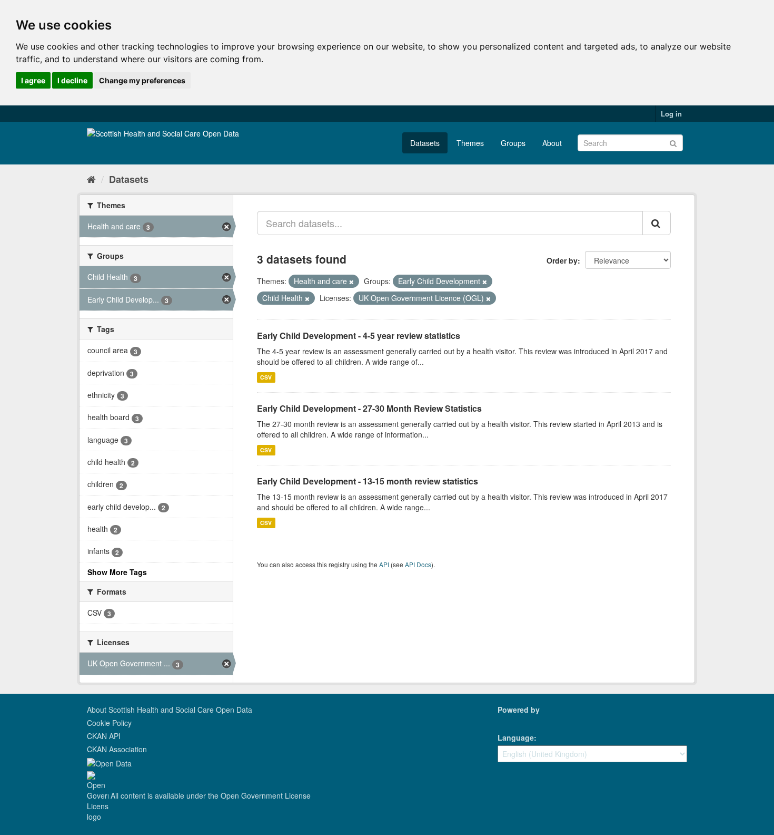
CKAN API (104, 736)
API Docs (418, 564)
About (552, 143)
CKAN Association (117, 749)
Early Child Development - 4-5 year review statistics (358, 335)
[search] (656, 223)
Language (516, 737)
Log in (671, 114)
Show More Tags (117, 572)
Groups (513, 143)
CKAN (515, 721)
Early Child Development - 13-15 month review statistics (367, 481)
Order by (562, 260)
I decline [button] (72, 80)
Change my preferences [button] (142, 80)
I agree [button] (33, 80)
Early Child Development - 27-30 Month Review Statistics (369, 408)
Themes (470, 143)
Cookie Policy (109, 722)
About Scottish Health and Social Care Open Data (169, 709)
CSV (266, 377)
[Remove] (351, 281)
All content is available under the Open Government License (209, 795)
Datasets (425, 143)
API (384, 564)
